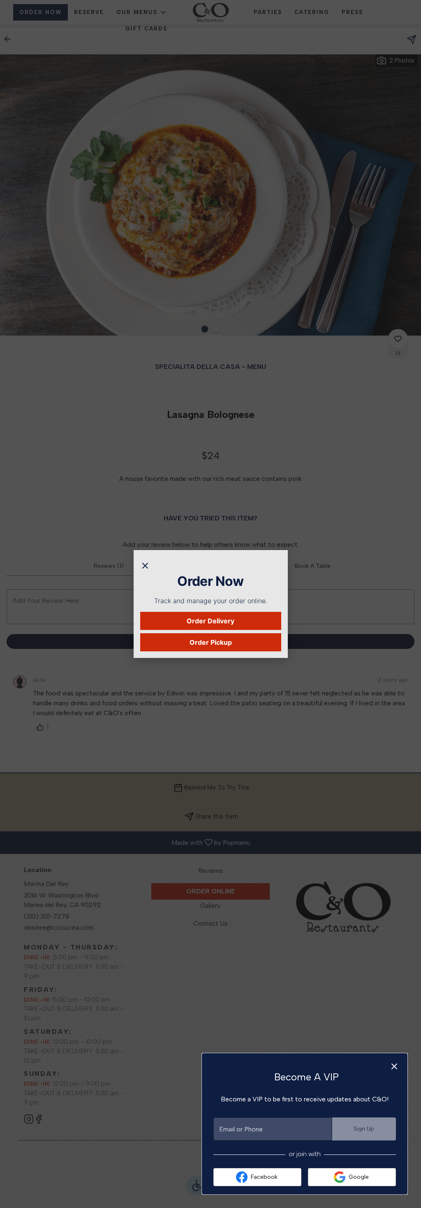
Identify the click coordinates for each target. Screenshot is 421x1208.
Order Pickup (211, 642)
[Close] (145, 565)
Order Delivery (210, 621)
